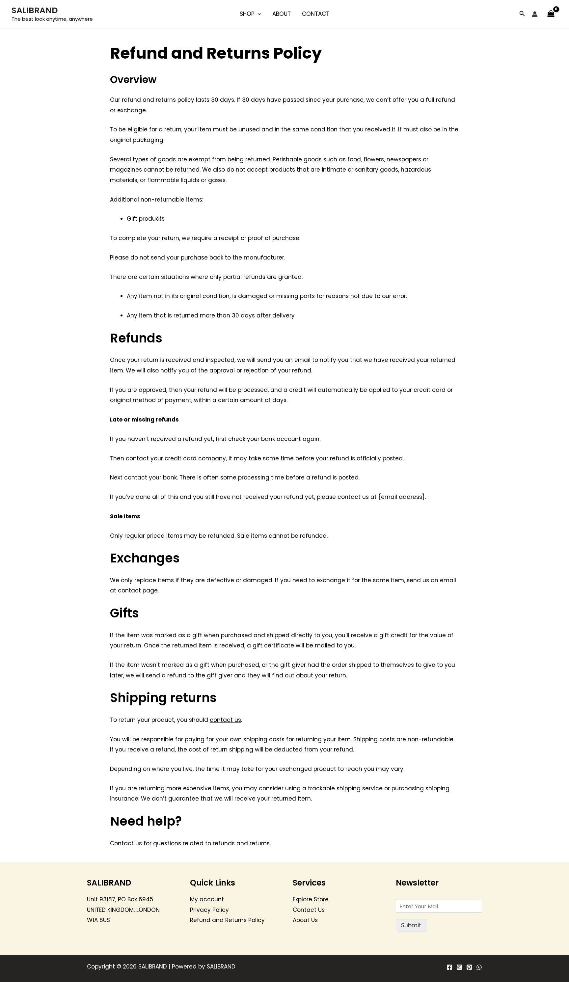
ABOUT (281, 14)
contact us (225, 720)
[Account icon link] (535, 14)
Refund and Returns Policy (227, 920)
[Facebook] (449, 967)
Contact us (126, 843)
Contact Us (309, 910)
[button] (258, 14)
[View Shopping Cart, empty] (550, 14)
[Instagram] (459, 967)
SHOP (247, 14)
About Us (305, 920)
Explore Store (311, 899)
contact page (138, 590)
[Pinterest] (469, 967)
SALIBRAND (35, 10)
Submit (411, 925)
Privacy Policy (209, 910)
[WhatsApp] (479, 967)
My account (207, 899)
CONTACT (315, 14)
